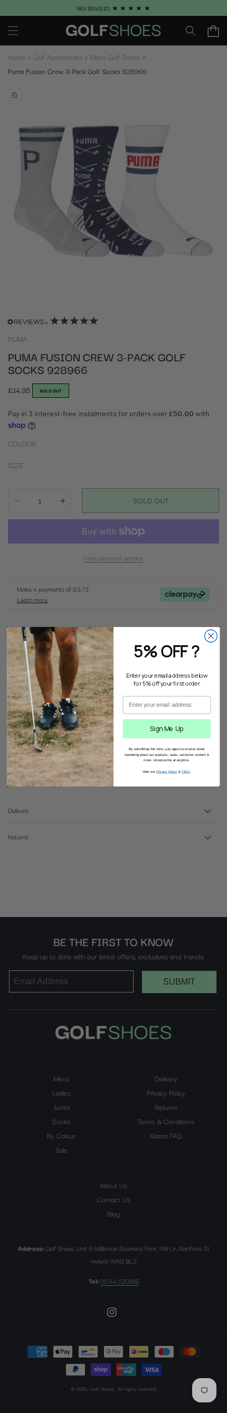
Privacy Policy (166, 771)
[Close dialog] (211, 636)
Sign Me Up (167, 728)
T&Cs (186, 771)
